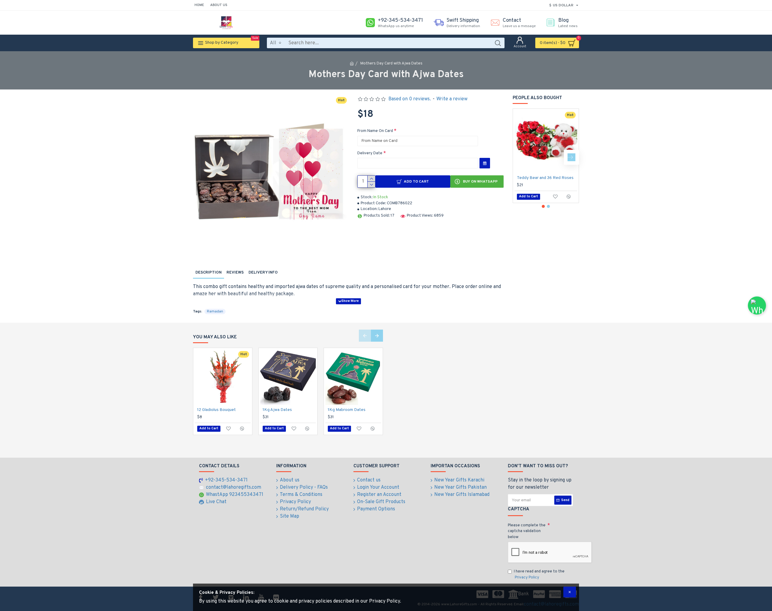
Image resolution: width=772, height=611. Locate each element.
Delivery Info (263, 272)
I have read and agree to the (539, 574)
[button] (520, 157)
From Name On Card (375, 131)
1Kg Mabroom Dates (346, 409)
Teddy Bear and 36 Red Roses (545, 177)
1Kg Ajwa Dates (277, 409)
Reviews (235, 272)
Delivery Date (369, 153)
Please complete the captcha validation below (527, 531)
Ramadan (215, 311)
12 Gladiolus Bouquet (216, 409)
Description (208, 272)
